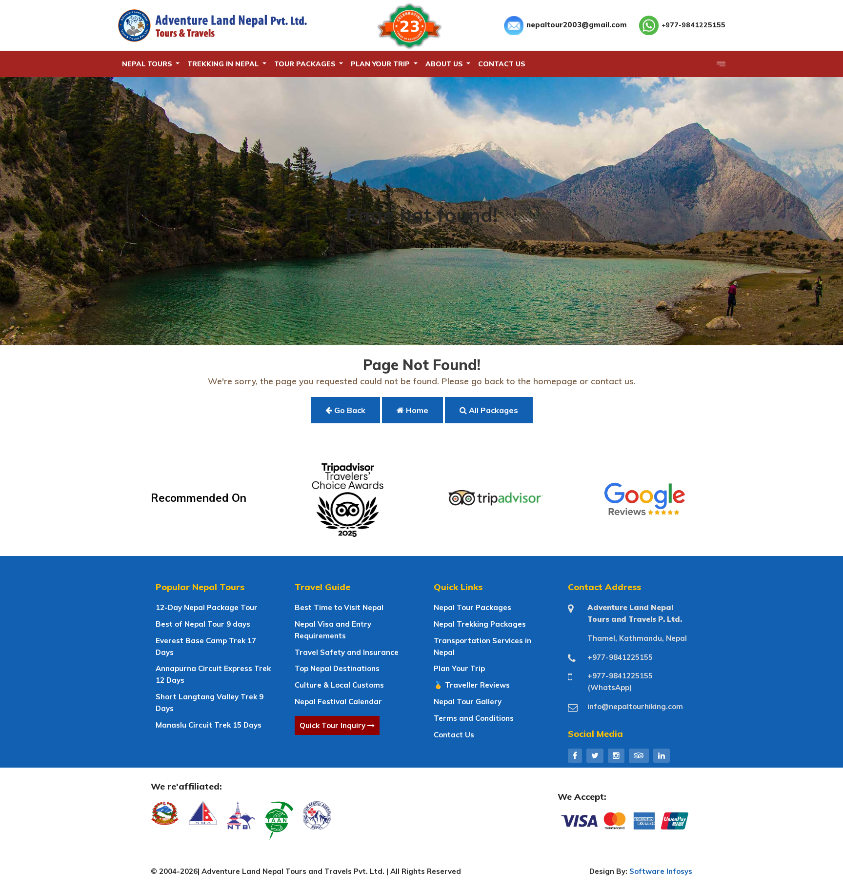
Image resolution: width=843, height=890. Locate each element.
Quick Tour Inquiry (333, 725)
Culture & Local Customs (339, 685)
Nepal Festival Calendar (338, 701)
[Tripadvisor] (639, 755)
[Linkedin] (661, 755)
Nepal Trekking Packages (480, 624)
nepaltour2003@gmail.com (576, 24)
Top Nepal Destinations (337, 668)
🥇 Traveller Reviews (472, 685)
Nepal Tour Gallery (468, 701)
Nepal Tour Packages (472, 607)
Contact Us (454, 734)
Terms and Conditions (474, 718)
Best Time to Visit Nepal (339, 607)
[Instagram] (616, 755)
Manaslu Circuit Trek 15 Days (208, 725)
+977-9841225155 (693, 24)
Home (385, 245)
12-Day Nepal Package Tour (207, 607)
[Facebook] (575, 755)
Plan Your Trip (459, 668)
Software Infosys (660, 871)
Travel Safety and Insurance (347, 652)
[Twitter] (595, 755)
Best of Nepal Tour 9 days (203, 624)
